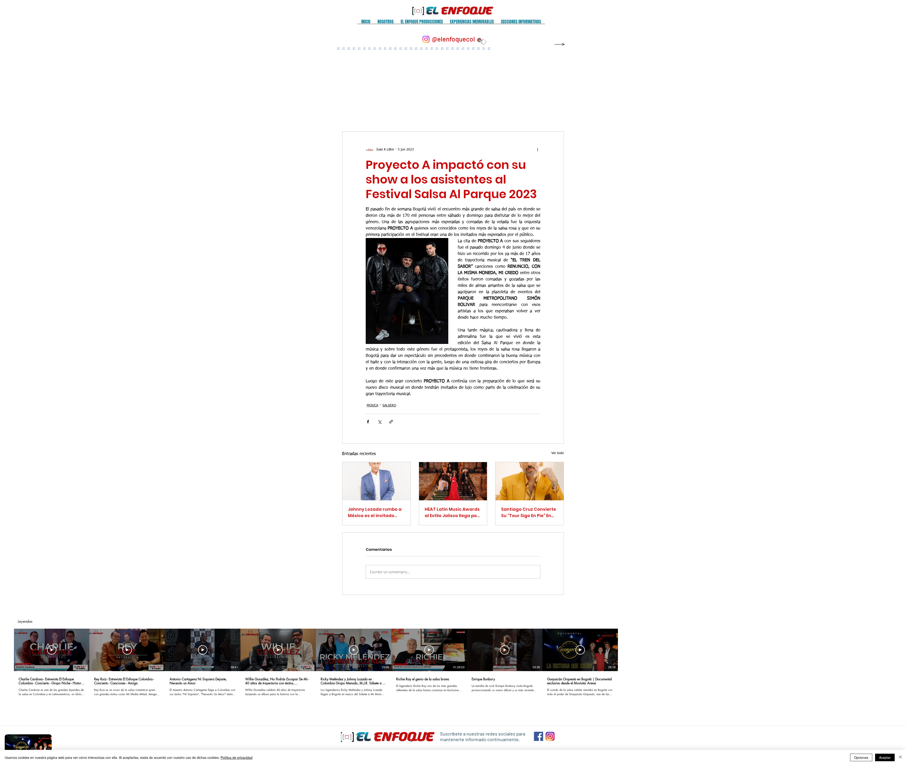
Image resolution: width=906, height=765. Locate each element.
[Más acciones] (537, 149)
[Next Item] (555, 84)
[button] (385, 23)
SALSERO (389, 405)
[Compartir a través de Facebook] (368, 421)
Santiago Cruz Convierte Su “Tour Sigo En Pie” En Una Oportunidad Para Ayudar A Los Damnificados (528, 512)
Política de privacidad (236, 757)
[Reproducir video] (51, 650)
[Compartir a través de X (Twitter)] (379, 421)
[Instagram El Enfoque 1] (550, 736)
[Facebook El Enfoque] (538, 736)
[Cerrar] (900, 757)
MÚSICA (372, 405)
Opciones (861, 757)
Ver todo (557, 453)
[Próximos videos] (625, 649)
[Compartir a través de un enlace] (391, 421)
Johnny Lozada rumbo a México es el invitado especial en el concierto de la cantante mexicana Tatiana (376, 512)
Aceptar (885, 757)
